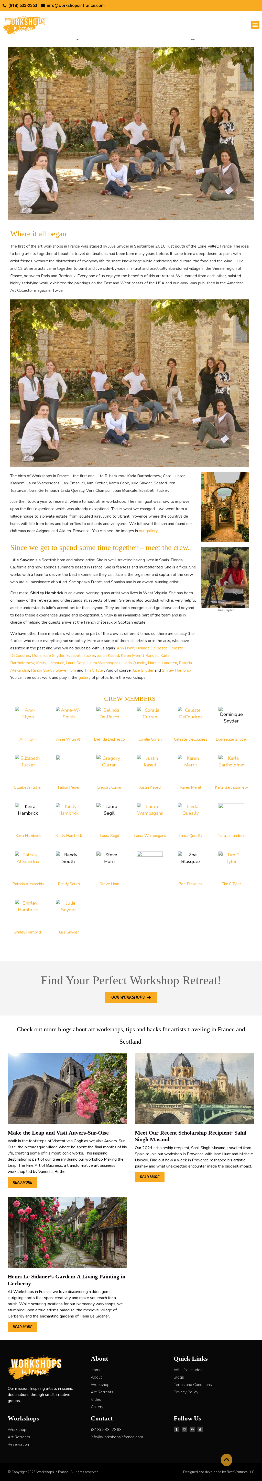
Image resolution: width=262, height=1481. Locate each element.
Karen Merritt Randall (140, 655)
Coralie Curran (150, 739)
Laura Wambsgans (104, 663)
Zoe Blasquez (190, 884)
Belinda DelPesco (109, 739)
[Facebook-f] (176, 1429)
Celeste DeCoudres (191, 739)
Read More (22, 1182)
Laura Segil (75, 663)
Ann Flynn (125, 648)
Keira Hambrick (28, 835)
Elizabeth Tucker (80, 655)
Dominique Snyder (48, 655)
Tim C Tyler (94, 670)
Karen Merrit (190, 787)
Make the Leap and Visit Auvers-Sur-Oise (58, 1132)
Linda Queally (134, 663)
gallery (85, 677)
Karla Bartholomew (231, 787)
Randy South (42, 670)
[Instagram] (184, 1429)
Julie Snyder (143, 670)
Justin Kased (108, 655)
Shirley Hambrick (177, 670)
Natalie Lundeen (162, 663)
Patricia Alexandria (28, 884)
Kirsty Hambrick (50, 663)
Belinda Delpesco (152, 648)
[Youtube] (192, 1429)
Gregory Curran (109, 787)
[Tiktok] (200, 1429)
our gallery (148, 531)
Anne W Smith (68, 739)
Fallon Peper (69, 787)
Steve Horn (66, 670)
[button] (255, 25)
